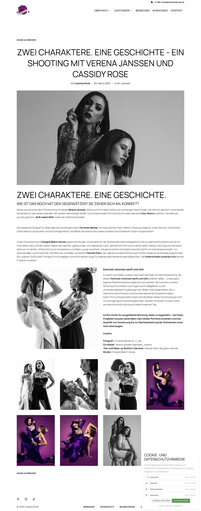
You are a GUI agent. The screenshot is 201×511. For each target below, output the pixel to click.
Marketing (154, 495)
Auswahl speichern (161, 501)
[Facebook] (18, 499)
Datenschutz (178, 506)
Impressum (169, 506)
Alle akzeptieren (180, 501)
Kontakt (161, 506)
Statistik (153, 483)
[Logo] (23, 10)
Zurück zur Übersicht (26, 39)
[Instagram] (26, 499)
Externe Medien (156, 489)
